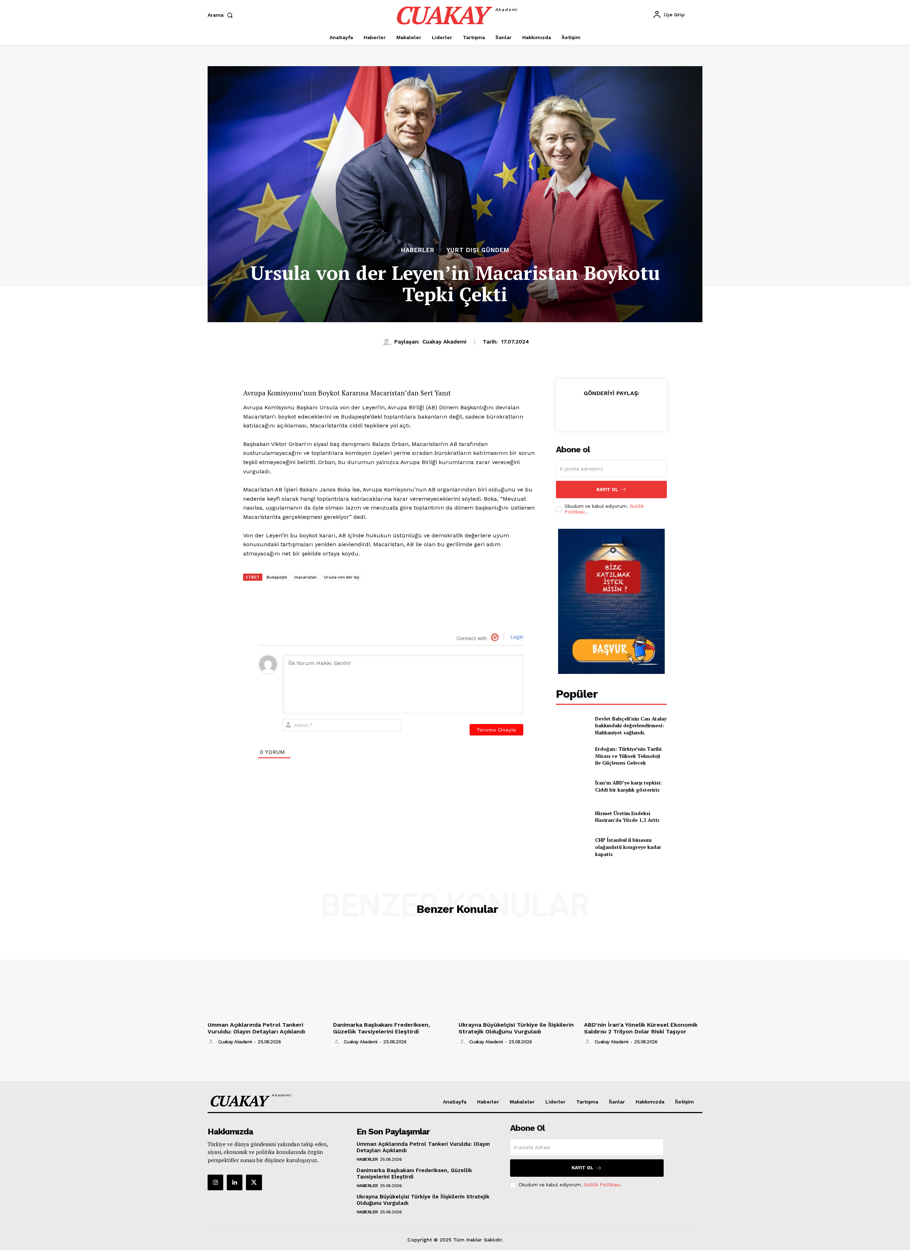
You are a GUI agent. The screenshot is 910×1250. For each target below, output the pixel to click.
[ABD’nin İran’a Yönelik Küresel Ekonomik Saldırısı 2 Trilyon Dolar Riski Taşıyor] (643, 973)
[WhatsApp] (588, 411)
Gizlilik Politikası (602, 1184)
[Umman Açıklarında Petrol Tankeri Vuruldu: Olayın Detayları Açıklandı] (267, 973)
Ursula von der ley (341, 577)
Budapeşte (277, 577)
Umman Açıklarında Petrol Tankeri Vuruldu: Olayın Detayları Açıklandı (256, 1028)
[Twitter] (621, 411)
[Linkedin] (571, 411)
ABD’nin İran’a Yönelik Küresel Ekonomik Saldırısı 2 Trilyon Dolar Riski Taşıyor (640, 1028)
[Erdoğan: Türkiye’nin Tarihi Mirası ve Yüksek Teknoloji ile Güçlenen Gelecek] (572, 755)
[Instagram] (215, 1182)
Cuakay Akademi (444, 342)
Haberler (417, 250)
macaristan (305, 577)
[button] (222, 14)
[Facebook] (604, 411)
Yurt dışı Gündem (477, 250)
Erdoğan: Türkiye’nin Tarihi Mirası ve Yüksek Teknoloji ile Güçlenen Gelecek (628, 755)
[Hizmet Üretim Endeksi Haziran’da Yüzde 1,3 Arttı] (572, 816)
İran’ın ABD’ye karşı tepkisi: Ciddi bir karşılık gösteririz (628, 786)
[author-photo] (212, 1042)
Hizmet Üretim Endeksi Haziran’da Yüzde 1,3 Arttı (627, 817)
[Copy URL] (637, 411)
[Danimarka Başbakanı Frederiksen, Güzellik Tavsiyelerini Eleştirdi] (392, 973)
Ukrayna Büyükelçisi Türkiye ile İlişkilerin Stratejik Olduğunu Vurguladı (516, 1028)
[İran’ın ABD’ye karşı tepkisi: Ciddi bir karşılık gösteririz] (572, 786)
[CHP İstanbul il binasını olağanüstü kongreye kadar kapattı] (572, 846)
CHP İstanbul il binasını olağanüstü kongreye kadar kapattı (628, 846)
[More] (653, 411)
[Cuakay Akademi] (387, 341)
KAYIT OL (607, 489)
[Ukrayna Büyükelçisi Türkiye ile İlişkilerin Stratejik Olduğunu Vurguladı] (518, 973)
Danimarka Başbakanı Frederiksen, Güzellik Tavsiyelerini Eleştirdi (381, 1028)
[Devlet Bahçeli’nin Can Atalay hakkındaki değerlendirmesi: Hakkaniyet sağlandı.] (572, 725)
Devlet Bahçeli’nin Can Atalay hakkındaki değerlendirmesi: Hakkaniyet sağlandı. (631, 725)
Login (516, 637)
